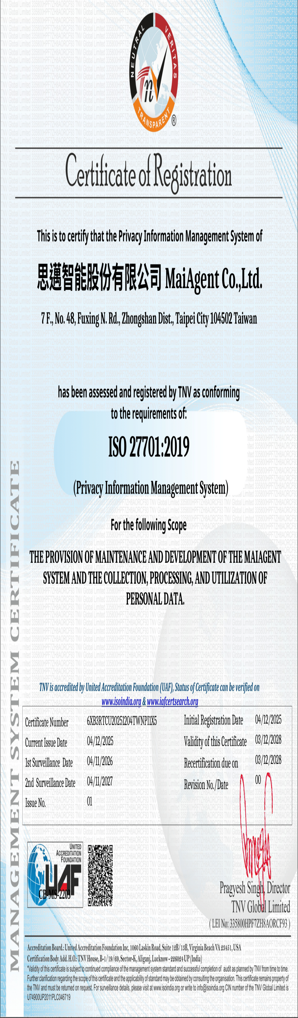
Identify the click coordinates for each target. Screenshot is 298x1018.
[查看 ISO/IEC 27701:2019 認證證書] (6, 820)
